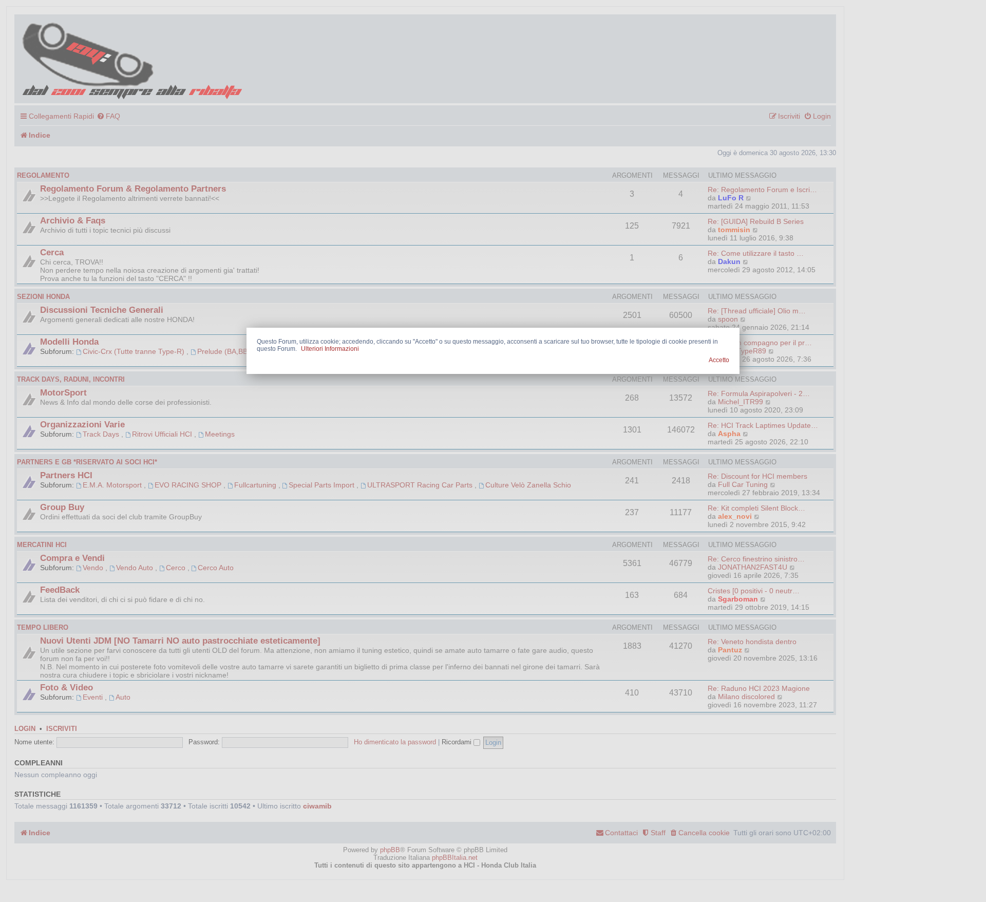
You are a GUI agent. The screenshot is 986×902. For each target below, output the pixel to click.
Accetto (719, 360)
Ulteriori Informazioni (330, 348)
